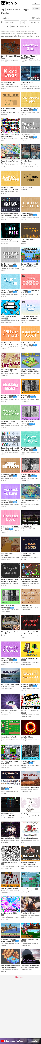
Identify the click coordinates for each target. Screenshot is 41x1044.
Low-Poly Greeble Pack (9, 889)
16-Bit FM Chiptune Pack (30, 711)
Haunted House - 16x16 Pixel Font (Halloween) (29, 633)
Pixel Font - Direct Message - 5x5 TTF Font (9, 188)
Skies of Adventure (28, 889)
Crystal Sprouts (26, 814)
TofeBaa (3, 636)
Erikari (23, 842)
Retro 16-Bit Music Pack (29, 658)
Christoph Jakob (26, 664)
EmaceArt (4, 945)
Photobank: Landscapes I (10, 684)
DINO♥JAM (4, 375)
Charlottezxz (25, 585)
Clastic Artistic (25, 401)
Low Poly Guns (26, 606)
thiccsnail (24, 893)
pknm (3, 141)
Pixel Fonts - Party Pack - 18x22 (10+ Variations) (30, 317)
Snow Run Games (6, 322)
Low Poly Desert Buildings (7, 554)
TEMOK (3, 971)
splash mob (4, 919)
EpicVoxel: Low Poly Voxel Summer (8, 940)
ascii (3, 26)
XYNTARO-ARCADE (7, 818)
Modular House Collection (26, 162)
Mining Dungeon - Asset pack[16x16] (9, 633)
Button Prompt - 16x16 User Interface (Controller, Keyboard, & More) (10, 215)
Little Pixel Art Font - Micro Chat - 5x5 (8, 83)
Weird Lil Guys (6, 240)
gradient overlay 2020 (9, 913)
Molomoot (4, 244)
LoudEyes (4, 167)
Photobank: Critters (28, 913)
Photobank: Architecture (30, 966)
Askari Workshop (6, 868)
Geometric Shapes (7, 838)
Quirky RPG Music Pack (29, 939)
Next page (19, 977)
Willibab (23, 559)
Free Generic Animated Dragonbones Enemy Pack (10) (30, 581)
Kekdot (23, 868)
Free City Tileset (26, 187)
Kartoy (23, 531)
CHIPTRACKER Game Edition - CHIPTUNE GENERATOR (9, 816)
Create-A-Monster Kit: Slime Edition (29, 554)
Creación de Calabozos (9, 862)
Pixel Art (33, 22)
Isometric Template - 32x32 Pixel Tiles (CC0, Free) (29, 371)
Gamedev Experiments (9, 711)
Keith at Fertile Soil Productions (30, 88)
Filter (37, 9)
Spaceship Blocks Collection (27, 83)
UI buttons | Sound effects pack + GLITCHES (10, 136)
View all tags (25, 26)
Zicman (3, 741)
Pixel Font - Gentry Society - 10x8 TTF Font (9, 423)
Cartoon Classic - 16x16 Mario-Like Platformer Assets (29, 266)
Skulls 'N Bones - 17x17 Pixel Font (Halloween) (9, 580)
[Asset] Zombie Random (9, 737)
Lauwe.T (23, 506)
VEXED (23, 62)
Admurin (23, 244)
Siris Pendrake (5, 893)
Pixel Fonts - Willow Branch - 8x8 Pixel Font (9, 344)
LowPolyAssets (5, 62)
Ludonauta (4, 715)
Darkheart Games (6, 688)
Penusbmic (4, 114)
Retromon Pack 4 (7, 787)
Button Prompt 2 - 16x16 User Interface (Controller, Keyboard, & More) (10, 450)
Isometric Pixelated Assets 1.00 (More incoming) (10, 966)
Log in (36, 3)
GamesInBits (5, 767)
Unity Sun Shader (27, 737)
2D (23, 22)
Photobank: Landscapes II (30, 787)
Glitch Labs (4, 842)
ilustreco (23, 818)
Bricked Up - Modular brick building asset (28, 863)
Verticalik (24, 741)
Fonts (13, 26)
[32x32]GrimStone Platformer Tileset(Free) (29, 528)
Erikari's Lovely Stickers (29, 838)
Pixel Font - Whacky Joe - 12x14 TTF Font (30, 57)
